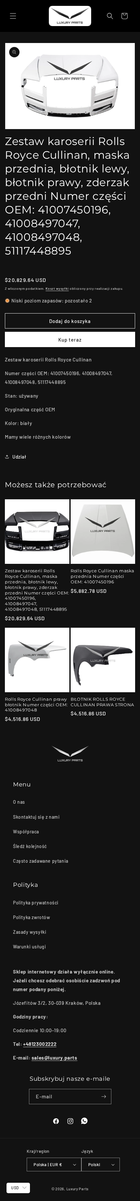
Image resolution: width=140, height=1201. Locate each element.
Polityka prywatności (36, 902)
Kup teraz (70, 340)
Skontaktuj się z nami (36, 817)
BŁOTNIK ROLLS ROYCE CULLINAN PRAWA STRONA (102, 701)
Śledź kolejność (30, 846)
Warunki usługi (29, 946)
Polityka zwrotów (31, 917)
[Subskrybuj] (104, 1096)
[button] (13, 16)
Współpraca (26, 831)
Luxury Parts (77, 1189)
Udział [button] (19, 457)
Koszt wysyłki (57, 288)
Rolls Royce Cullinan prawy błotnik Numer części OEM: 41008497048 (36, 704)
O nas (19, 802)
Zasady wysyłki (29, 932)
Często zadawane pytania (40, 861)
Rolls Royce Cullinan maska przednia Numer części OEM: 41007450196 (102, 576)
